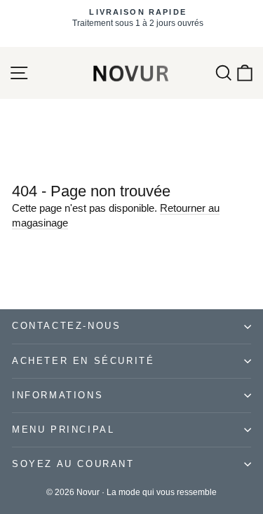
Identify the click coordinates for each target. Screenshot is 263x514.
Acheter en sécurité (83, 361)
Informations (57, 395)
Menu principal (63, 429)
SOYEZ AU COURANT (73, 464)
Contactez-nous (66, 325)
